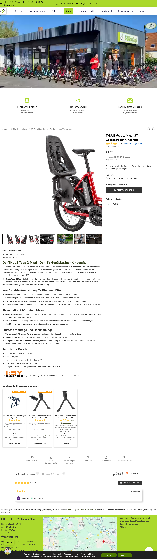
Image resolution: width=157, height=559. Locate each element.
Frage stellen (137, 144)
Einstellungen (35, 556)
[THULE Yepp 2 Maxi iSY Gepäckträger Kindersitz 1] (17, 239)
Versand (113, 159)
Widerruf (123, 527)
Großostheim (91, 509)
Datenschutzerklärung (129, 524)
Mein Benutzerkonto (51, 461)
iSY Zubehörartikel (38, 129)
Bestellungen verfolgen (69, 461)
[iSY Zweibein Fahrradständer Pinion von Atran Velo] (65, 401)
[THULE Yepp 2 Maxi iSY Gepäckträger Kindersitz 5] (65, 239)
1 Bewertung (127, 144)
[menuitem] (149, 129)
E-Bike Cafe (18, 11)
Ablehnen (124, 555)
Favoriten (88, 460)
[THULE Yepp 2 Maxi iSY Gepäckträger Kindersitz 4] (48, 239)
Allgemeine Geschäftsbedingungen (134, 521)
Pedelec (55, 11)
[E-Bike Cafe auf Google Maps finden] (80, 535)
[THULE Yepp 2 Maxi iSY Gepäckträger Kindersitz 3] (34, 239)
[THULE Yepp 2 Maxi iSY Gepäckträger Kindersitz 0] (7, 239)
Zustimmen (109, 555)
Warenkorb (106, 460)
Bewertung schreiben (131, 483)
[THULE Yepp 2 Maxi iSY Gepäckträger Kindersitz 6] (79, 239)
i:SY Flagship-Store (37, 11)
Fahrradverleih (105, 11)
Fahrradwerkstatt (86, 11)
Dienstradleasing (125, 11)
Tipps (141, 11)
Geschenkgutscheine (124, 461)
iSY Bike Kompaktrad (18, 129)
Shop (68, 11)
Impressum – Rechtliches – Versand (135, 518)
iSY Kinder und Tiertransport (61, 129)
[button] (114, 203)
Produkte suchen (32, 460)
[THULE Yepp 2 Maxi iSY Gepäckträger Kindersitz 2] (24, 239)
